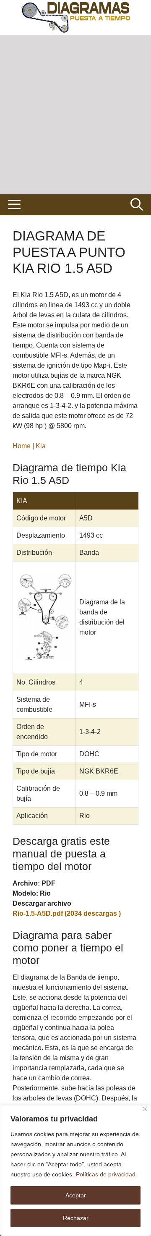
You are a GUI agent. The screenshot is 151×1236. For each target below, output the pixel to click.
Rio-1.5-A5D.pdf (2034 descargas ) (67, 913)
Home (22, 445)
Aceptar (75, 1195)
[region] (75, 1170)
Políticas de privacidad (105, 1174)
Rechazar (76, 1218)
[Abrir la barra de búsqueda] (136, 204)
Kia (41, 445)
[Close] (145, 1109)
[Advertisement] (75, 114)
